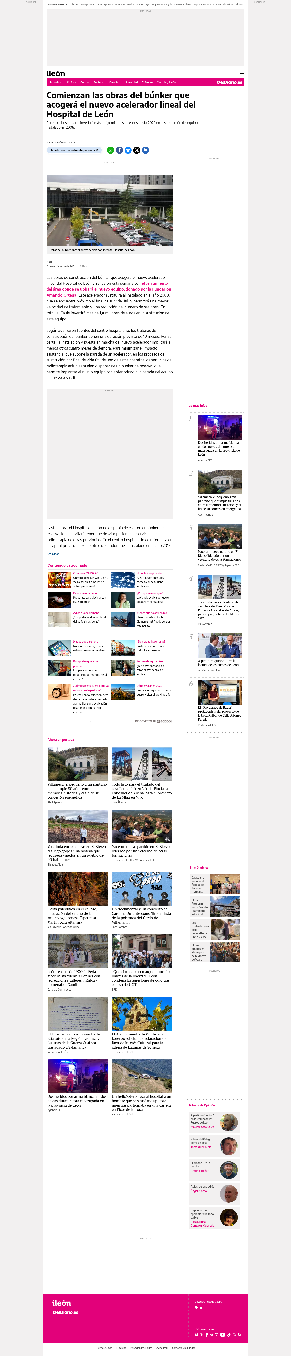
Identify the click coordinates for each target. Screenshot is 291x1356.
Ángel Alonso (199, 1191)
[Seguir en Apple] (201, 1307)
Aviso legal (162, 1348)
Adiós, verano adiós (202, 1186)
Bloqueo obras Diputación (82, 4)
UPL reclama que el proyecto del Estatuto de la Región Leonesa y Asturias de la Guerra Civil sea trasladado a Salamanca (74, 1041)
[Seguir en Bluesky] (196, 1335)
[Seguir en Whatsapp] (234, 1335)
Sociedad (99, 82)
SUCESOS (217, 4)
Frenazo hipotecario (104, 4)
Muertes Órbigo (143, 4)
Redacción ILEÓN (58, 1052)
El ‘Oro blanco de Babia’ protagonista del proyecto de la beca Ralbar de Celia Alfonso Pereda (219, 713)
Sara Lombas (119, 927)
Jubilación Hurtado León (233, 4)
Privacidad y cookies (141, 1348)
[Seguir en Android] (196, 1307)
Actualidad (56, 82)
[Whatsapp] (110, 150)
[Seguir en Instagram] (216, 1335)
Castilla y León (166, 82)
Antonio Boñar (199, 1170)
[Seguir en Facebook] (207, 1335)
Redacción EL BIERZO (125, 860)
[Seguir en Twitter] (202, 1335)
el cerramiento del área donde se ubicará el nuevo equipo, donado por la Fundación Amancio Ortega (109, 289)
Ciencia (113, 82)
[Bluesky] (128, 150)
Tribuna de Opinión (202, 1105)
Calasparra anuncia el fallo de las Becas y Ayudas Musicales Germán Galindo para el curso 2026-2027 (199, 885)
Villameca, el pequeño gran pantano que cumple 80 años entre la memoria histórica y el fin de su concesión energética (77, 791)
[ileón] (74, 1303)
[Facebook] (119, 150)
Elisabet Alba (55, 864)
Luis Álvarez (119, 802)
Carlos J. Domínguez (59, 989)
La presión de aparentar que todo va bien (202, 1214)
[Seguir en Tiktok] (229, 1335)
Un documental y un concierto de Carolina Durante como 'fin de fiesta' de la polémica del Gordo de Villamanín (142, 916)
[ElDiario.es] (229, 82)
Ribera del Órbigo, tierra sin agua (201, 1140)
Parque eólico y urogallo (162, 4)
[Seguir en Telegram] (211, 1335)
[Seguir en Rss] (239, 1335)
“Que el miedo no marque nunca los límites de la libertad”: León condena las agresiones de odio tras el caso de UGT (141, 978)
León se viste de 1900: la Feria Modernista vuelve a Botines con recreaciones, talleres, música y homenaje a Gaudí (74, 978)
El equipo (121, 1348)
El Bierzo (147, 82)
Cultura (85, 82)
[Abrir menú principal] (242, 73)
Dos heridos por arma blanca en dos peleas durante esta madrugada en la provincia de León (77, 1101)
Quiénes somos (104, 1348)
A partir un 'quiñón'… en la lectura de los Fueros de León (218, 663)
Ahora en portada (61, 740)
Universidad (130, 82)
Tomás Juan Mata (201, 1147)
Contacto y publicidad (183, 1348)
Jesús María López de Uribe (64, 927)
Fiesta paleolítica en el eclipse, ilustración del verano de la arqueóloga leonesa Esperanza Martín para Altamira (72, 916)
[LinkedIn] (145, 150)
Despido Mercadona (202, 4)
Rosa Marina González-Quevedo (202, 1223)
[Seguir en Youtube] (222, 1335)
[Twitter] (136, 150)
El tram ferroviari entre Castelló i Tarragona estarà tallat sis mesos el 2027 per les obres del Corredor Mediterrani (200, 907)
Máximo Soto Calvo (209, 670)
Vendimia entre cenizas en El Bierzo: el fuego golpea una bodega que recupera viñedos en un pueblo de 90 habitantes (77, 853)
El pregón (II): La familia (200, 1164)
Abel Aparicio (55, 802)
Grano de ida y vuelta (124, 4)
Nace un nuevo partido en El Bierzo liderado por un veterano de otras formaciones (141, 851)
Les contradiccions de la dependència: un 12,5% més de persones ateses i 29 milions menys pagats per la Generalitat (200, 930)
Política (71, 82)
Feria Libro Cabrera (182, 4)
